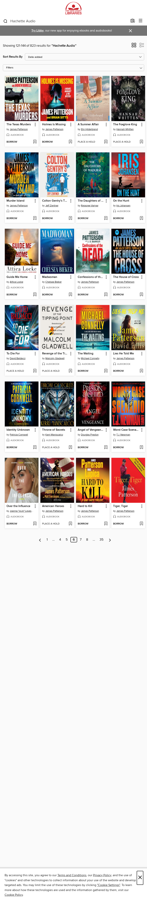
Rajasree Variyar (89, 205)
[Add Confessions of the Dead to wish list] (105, 294)
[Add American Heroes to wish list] (70, 523)
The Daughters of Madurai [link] (91, 201)
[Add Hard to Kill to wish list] (105, 523)
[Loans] (132, 21)
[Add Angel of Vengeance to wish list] (105, 447)
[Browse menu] (140, 20)
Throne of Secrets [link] (53, 430)
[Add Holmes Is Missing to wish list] (70, 142)
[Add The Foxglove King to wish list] (141, 142)
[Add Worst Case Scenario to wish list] (141, 447)
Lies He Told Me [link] (123, 353)
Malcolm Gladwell (55, 358)
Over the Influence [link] (18, 506)
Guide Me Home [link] (17, 277)
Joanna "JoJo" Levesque (22, 511)
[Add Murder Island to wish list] (34, 218)
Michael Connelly (90, 358)
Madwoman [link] (49, 277)
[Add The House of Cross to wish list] (141, 294)
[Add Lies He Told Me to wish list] (141, 371)
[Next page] (110, 539)
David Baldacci (17, 358)
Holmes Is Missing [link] (54, 124)
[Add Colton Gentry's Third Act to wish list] (70, 218)
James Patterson (19, 129)
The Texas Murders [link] (19, 124)
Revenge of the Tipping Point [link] (55, 353)
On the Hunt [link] (121, 201)
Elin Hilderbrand (89, 129)
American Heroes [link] (53, 506)
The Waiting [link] (85, 353)
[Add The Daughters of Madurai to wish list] (105, 218)
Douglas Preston (90, 434)
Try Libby (37, 31)
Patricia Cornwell (19, 434)
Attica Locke (16, 281)
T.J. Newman (123, 434)
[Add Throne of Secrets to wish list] (70, 447)
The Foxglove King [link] (125, 124)
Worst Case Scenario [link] (126, 430)
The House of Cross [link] (126, 277)
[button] (133, 46)
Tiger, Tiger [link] (120, 506)
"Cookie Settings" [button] (108, 885)
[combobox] (65, 21)
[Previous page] (40, 539)
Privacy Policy (102, 875)
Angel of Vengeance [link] (91, 430)
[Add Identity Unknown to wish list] (34, 447)
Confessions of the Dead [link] (91, 277)
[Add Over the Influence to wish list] (34, 523)
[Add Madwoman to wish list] (70, 294)
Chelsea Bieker (53, 281)
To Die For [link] (13, 353)
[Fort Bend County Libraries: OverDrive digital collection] (73, 8)
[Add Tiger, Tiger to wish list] (141, 523)
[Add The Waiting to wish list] (105, 371)
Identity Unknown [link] (18, 430)
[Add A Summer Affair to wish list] (105, 142)
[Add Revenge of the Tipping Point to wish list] (70, 371)
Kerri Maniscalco (54, 434)
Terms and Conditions (71, 875)
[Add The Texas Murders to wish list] (34, 142)
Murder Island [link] (15, 201)
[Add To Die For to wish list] (34, 371)
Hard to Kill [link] (85, 506)
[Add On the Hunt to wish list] (141, 218)
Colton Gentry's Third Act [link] (55, 201)
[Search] (5, 21)
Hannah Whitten (125, 129)
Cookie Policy (14, 895)
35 (102, 540)
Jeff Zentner (51, 205)
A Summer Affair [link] (88, 124)
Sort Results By (13, 57)
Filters (9, 67)
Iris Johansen (123, 205)
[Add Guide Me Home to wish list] (34, 294)
